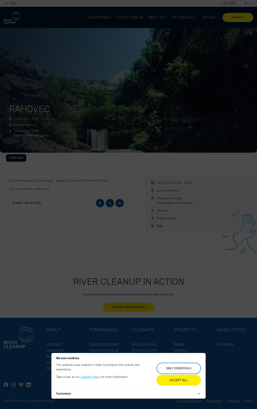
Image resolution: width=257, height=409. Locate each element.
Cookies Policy (90, 377)
